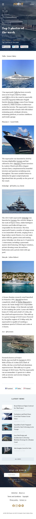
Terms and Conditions (14, 496)
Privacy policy (14, 500)
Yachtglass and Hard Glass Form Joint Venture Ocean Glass (22, 416)
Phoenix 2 (17, 163)
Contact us (23, 500)
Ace (8, 360)
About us (22, 493)
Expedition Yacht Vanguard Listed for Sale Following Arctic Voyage (24, 427)
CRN (7, 97)
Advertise (14, 493)
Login (32, 4)
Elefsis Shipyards (24, 302)
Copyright (25, 496)
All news (18, 459)
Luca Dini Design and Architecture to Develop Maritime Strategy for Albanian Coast (24, 438)
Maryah (18, 299)
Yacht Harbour (19, 5)
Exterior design (13, 102)
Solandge (25, 218)
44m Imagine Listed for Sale (22, 448)
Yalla (16, 92)
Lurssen (19, 161)
